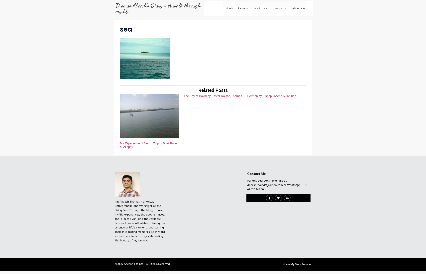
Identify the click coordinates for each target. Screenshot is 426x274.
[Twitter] (278, 198)
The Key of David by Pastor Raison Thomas (213, 96)
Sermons (278, 8)
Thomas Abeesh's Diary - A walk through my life (158, 8)
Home (229, 8)
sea (126, 29)
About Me (298, 8)
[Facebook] (269, 198)
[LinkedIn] (287, 198)
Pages (241, 8)
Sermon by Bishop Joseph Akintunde (271, 96)
